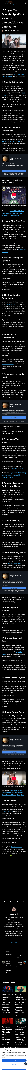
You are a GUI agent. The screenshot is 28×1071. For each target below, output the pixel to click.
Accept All (14, 1060)
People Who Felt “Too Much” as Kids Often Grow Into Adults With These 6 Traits (13, 213)
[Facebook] (5, 901)
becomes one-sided (8, 364)
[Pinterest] (17, 901)
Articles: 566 (14, 942)
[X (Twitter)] (11, 901)
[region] (14, 1059)
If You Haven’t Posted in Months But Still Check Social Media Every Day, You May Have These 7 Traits (20, 1037)
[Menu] (25, 3)
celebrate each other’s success (11, 141)
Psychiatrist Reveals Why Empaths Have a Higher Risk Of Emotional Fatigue (14, 475)
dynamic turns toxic (7, 811)
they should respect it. (19, 468)
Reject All (14, 1068)
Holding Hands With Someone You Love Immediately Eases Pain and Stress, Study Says (13, 793)
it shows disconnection (15, 563)
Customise (14, 1064)
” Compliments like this (12, 304)
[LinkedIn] (23, 901)
